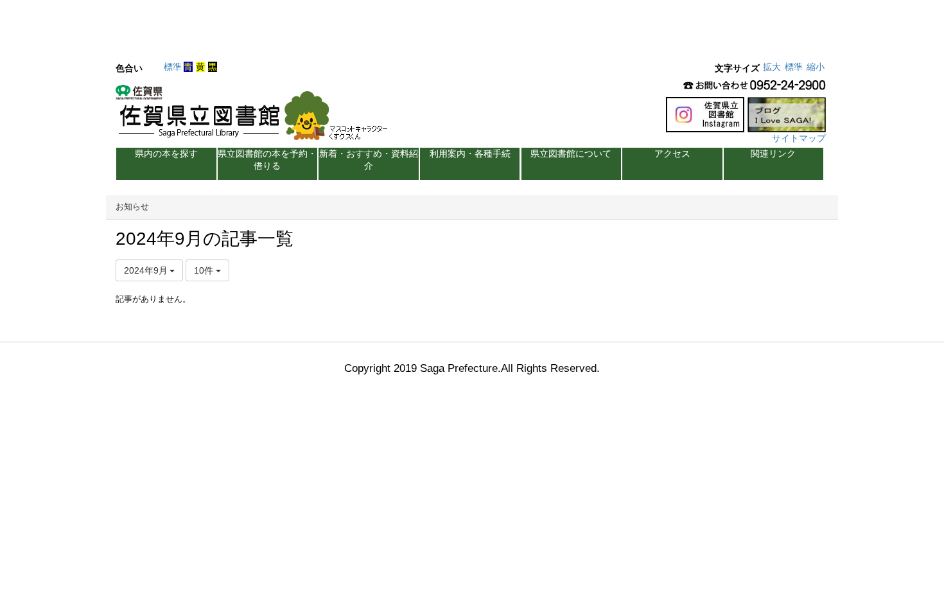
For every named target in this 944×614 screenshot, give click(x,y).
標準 (173, 67)
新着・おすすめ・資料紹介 (368, 159)
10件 (205, 270)
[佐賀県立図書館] (255, 116)
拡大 (772, 67)
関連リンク (773, 153)
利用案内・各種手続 (470, 153)
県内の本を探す (166, 153)
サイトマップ (799, 138)
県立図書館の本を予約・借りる (267, 159)
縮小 (816, 67)
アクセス (672, 153)
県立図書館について (570, 153)
